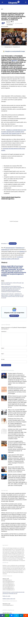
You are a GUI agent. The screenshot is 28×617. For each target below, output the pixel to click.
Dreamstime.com (16, 46)
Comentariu (4, 331)
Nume (2, 348)
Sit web (2, 359)
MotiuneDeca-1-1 (4, 243)
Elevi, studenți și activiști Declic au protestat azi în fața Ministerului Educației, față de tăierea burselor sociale (13, 535)
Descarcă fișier (12, 243)
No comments (10, 24)
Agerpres (14, 60)
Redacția (8, 21)
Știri (2, 9)
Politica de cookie (6, 596)
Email (2, 353)
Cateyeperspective (8, 46)
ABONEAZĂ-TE (14, 315)
